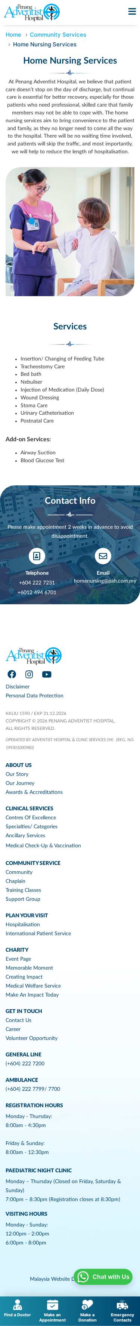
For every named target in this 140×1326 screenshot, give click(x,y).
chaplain (15, 881)
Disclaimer (17, 687)
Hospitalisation (23, 924)
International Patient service (38, 933)
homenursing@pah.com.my (105, 581)
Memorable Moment (29, 968)
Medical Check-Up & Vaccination (43, 845)
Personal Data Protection (34, 696)
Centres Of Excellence (31, 817)
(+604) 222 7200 (25, 1063)
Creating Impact (24, 977)
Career (13, 1029)
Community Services (58, 34)
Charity (17, 950)
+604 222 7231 (37, 583)
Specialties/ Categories (31, 826)
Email (103, 573)
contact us (18, 1020)
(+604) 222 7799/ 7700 (33, 1089)
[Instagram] (29, 675)
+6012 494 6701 (37, 592)
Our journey (20, 783)
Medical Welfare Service (33, 986)
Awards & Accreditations (34, 792)
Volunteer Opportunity (31, 1038)
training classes (23, 890)
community (19, 872)
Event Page (18, 959)
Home (13, 34)
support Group (23, 899)
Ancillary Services (25, 835)
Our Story (17, 774)
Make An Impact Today (32, 995)
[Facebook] (12, 675)
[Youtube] (47, 675)
